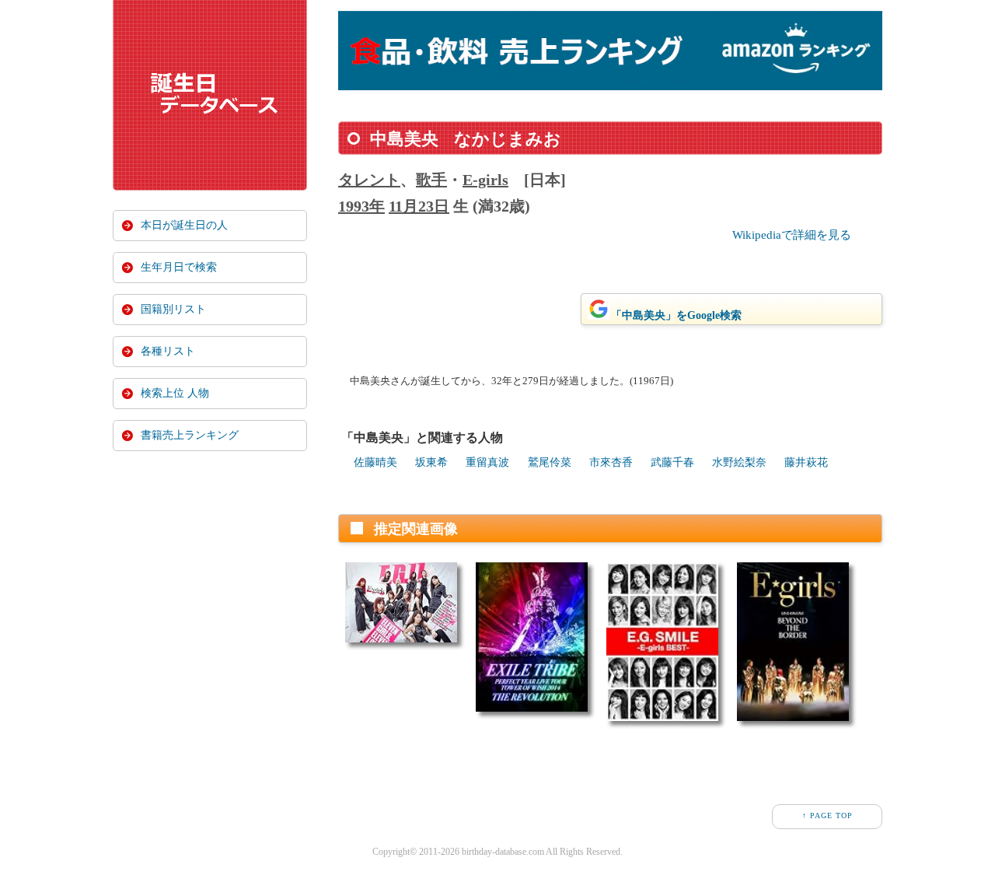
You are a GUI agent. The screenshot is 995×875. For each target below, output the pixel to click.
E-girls (485, 179)
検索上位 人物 (175, 393)
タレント (369, 179)
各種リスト (168, 351)
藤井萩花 (806, 462)
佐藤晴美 (375, 462)
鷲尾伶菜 (549, 462)
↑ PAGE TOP (827, 815)
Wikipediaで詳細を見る (791, 235)
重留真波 (487, 462)
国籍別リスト (173, 309)
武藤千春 (672, 462)
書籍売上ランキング (190, 435)
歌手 (431, 179)
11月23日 (419, 206)
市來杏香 (611, 462)
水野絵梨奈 (739, 462)
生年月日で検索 (179, 267)
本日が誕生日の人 (184, 225)
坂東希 (431, 462)
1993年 (361, 206)
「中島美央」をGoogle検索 (676, 315)
